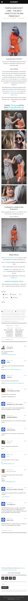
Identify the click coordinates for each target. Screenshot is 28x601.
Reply (25, 346)
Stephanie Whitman (13, 391)
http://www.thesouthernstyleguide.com (14, 383)
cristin (9, 377)
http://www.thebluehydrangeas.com (12, 369)
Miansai (10, 269)
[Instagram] (14, 578)
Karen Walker (17, 316)
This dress (14, 105)
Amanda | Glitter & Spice (15, 404)
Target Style (20, 319)
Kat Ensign (23, 316)
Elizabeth (10, 348)
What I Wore (10, 311)
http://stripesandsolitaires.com (8, 354)
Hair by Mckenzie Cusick (7, 316)
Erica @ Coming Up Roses (15, 489)
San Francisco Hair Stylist (10, 319)
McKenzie (7, 79)
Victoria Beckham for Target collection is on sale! (14, 108)
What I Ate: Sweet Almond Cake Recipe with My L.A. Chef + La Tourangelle (8, 333)
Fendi (5, 262)
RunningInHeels (12, 417)
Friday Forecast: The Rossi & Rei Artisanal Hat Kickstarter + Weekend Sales (19, 333)
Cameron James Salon (14, 91)
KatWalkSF (13, 18)
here (14, 75)
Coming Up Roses (5, 496)
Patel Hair (18, 318)
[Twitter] (2, 578)
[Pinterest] (10, 578)
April (8, 362)
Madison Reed (14, 94)
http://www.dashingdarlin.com (8, 481)
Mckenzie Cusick (11, 318)
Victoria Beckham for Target (11, 257)
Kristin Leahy (11, 430)
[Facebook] (6, 578)
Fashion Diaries (11, 314)
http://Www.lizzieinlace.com (7, 463)
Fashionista (19, 314)
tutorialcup (11, 504)
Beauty (5, 311)
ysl (17, 321)
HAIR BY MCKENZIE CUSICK (14, 281)
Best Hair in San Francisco (13, 313)
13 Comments (21, 18)
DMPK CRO (10, 520)
